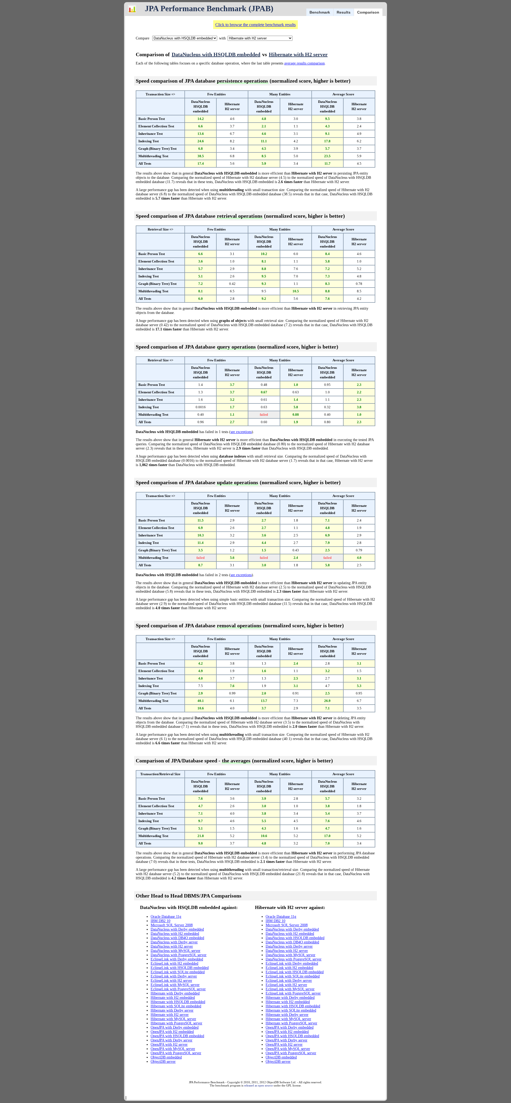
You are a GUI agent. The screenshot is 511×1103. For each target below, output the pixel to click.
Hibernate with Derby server (172, 1010)
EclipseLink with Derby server (174, 976)
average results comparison (304, 63)
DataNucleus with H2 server (172, 946)
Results (344, 12)
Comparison (368, 12)
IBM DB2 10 (160, 921)
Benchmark (320, 12)
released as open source (258, 1085)
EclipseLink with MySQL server (175, 985)
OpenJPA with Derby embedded (175, 1027)
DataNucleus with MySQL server (175, 951)
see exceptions (241, 432)
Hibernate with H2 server (298, 54)
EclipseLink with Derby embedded (177, 959)
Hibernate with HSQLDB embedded (178, 1002)
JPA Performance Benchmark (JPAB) (209, 8)
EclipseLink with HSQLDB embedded (180, 968)
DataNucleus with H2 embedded (175, 934)
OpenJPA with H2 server (169, 1045)
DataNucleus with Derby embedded (177, 929)
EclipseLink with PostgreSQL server (178, 989)
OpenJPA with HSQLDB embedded (177, 1036)
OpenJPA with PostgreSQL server (176, 1053)
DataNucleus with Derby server (174, 942)
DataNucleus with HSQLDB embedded (216, 54)
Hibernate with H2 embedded (173, 998)
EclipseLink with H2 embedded (174, 963)
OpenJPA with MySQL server (173, 1049)
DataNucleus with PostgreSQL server (179, 955)
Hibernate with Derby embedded (175, 993)
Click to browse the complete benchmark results (255, 24)
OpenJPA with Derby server (171, 1040)
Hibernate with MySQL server (173, 1019)
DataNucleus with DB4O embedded (177, 938)
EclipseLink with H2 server (171, 981)
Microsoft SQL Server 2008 (172, 925)
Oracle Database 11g (166, 917)
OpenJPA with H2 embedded (172, 1032)
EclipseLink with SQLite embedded (178, 972)
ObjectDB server (163, 1062)
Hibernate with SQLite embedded (176, 1006)
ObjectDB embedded (166, 1057)
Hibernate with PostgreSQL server (176, 1023)
